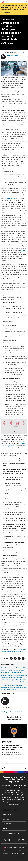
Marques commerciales (10, 851)
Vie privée (5, 853)
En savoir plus (5, 12)
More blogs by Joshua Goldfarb (10, 712)
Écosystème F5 (8, 741)
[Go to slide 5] (19, 767)
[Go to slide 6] (23, 767)
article (5, 134)
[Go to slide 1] (4, 767)
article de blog (11, 198)
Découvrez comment (19, 797)
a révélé (22, 250)
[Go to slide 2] (8, 767)
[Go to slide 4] (15, 767)
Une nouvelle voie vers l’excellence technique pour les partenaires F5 (12, 747)
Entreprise (5, 19)
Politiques (21, 851)
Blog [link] (12, 19)
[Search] (23, 1)
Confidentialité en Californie (18, 853)
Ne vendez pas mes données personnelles (14, 856)
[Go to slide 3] (12, 767)
